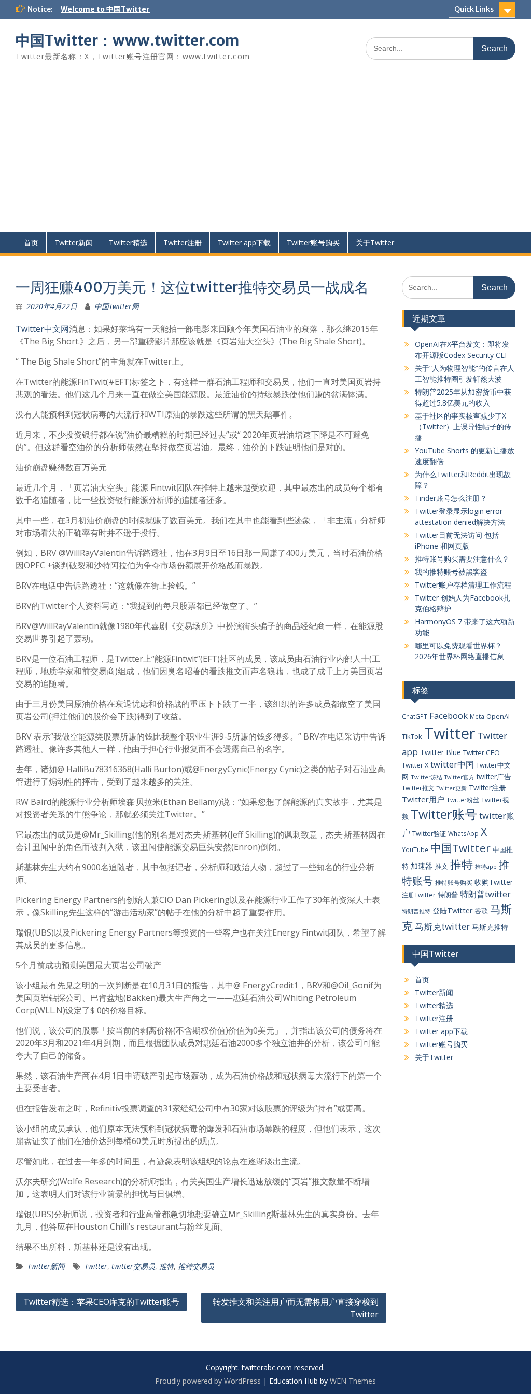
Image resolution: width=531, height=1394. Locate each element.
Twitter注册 (182, 242)
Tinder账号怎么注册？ (451, 498)
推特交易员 (196, 1266)
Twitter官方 (459, 777)
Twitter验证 (429, 833)
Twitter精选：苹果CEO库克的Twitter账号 (101, 1301)
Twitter (96, 1266)
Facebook (448, 715)
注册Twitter (419, 894)
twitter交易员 (133, 1266)
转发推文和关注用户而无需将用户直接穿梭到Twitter (296, 1308)
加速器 (421, 866)
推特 (166, 1266)
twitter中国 (452, 764)
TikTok (412, 736)
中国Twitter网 (116, 306)
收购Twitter (493, 882)
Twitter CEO (481, 752)
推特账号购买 (453, 882)
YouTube (415, 849)
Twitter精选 (128, 242)
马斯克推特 (490, 927)
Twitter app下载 (244, 242)
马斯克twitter (442, 926)
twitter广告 (494, 777)
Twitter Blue (440, 752)
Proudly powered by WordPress (208, 1381)
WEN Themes (353, 1381)
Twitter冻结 (426, 777)
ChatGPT (414, 716)
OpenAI (498, 716)
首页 (31, 242)
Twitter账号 (444, 814)
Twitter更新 (452, 788)
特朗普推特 (416, 911)
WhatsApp (463, 833)
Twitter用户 (423, 799)
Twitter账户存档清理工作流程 (463, 585)
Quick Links (474, 9)
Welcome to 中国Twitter (105, 9)
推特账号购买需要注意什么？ (462, 559)
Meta (477, 716)
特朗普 (448, 894)
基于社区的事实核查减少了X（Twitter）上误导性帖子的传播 (463, 426)
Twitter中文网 (42, 328)
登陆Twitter (452, 910)
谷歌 (481, 910)
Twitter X (415, 765)
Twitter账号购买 (313, 242)
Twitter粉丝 (462, 800)
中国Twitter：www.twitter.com (127, 40)
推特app (486, 866)
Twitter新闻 (73, 242)
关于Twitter (375, 242)
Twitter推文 (418, 788)
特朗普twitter (485, 894)
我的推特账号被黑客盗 (451, 572)
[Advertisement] (265, 154)
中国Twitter (460, 848)
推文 (441, 866)
